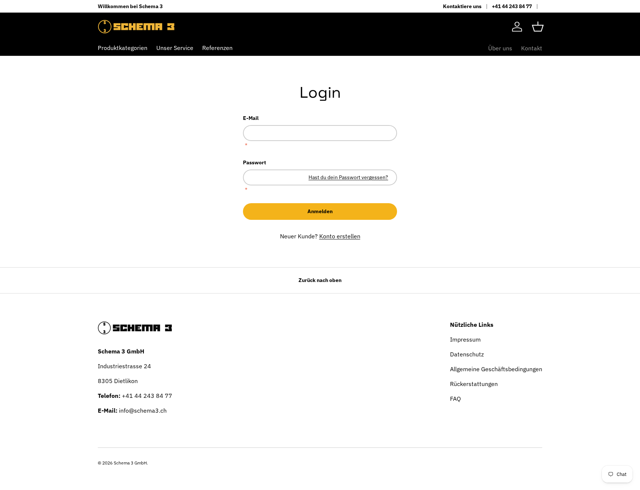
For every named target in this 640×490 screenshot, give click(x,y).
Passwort (254, 162)
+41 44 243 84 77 (512, 6)
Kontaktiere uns (462, 6)
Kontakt (531, 48)
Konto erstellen (339, 236)
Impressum (465, 339)
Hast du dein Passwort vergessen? (348, 177)
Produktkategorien (122, 47)
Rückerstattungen (474, 383)
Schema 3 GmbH (130, 463)
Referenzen (217, 47)
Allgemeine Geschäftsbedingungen (496, 369)
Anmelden (320, 211)
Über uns (500, 48)
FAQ (455, 398)
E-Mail (251, 118)
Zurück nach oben (320, 280)
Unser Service (174, 47)
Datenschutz (467, 354)
